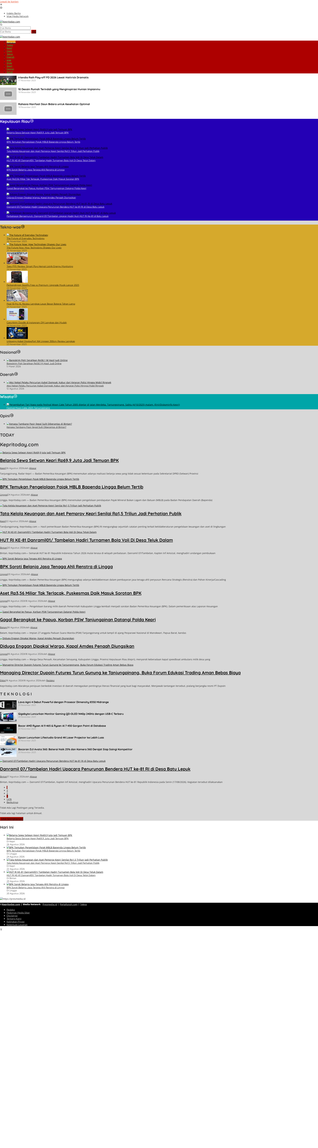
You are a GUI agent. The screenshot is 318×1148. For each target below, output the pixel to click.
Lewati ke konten (9, 1)
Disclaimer (12, 915)
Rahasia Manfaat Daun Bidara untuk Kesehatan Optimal (54, 104)
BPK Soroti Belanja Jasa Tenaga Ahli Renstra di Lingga (35, 169)
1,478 (9, 799)
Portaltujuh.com (69, 904)
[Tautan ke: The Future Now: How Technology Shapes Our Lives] (36, 244)
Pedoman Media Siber (18, 912)
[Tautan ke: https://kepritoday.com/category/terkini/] (19, 352)
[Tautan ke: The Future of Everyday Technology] (27, 235)
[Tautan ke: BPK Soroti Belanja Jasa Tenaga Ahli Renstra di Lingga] (38, 166)
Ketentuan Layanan (17, 924)
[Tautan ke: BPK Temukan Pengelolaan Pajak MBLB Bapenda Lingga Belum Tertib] (46, 138)
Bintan (3, 547)
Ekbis (2, 680)
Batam (3, 627)
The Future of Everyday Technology (25, 238)
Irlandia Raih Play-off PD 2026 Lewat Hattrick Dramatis (53, 77)
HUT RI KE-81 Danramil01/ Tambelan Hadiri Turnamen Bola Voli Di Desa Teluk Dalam (51, 160)
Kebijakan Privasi (16, 921)
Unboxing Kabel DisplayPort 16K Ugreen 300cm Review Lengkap (41, 341)
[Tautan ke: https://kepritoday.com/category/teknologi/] (23, 227)
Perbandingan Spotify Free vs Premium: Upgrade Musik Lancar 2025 (43, 285)
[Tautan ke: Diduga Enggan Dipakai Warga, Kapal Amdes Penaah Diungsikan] (44, 194)
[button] (33, 31)
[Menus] (1, 4)
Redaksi (11, 909)
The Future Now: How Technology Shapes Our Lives (34, 247)
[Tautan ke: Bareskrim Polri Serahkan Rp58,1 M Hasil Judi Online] (37, 360)
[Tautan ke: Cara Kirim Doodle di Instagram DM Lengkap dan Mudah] (17, 319)
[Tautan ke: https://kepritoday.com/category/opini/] (12, 415)
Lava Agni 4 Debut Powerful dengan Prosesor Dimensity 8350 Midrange (63, 702)
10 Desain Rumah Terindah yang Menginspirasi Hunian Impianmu (59, 89)
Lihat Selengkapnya (11, 819)
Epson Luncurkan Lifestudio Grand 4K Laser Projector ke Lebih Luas (61, 737)
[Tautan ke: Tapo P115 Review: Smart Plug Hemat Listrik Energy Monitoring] (17, 263)
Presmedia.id (50, 904)
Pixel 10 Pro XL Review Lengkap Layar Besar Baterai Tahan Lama (41, 303)
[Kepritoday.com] (10, 21)
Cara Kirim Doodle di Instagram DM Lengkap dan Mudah (37, 322)
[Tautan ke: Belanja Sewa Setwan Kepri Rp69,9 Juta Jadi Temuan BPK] (39, 129)
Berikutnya (12, 802)
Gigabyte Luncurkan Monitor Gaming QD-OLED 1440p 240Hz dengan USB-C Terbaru (71, 713)
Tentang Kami (14, 918)
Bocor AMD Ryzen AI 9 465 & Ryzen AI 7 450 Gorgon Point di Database (62, 725)
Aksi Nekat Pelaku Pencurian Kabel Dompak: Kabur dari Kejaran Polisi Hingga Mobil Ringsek (55, 385)
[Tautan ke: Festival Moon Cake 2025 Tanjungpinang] (93, 404)
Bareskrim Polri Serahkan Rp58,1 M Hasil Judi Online (34, 363)
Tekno (83, 904)
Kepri (2, 468)
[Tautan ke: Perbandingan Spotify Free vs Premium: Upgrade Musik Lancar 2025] (17, 281)
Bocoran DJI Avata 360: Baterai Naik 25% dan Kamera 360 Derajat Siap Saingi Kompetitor (75, 749)
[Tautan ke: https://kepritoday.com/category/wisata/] (15, 396)
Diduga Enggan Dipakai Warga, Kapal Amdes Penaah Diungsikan (41, 197)
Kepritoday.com (11, 904)
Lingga (3, 494)
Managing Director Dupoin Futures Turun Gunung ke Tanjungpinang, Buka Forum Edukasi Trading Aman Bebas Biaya (120, 672)
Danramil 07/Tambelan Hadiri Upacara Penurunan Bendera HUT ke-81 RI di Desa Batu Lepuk (55, 206)
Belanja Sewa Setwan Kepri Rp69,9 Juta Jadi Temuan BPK (38, 132)
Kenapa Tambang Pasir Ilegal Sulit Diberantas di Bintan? (36, 427)
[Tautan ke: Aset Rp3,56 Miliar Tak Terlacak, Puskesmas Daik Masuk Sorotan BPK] (46, 175)
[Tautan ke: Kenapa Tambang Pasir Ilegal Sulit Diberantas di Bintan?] (39, 423)
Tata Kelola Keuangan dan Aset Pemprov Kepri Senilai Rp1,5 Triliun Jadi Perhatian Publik (53, 151)
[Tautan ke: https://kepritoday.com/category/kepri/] (32, 121)
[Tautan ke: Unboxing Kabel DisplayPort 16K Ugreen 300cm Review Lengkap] (17, 338)
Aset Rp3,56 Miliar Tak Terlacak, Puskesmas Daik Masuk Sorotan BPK (43, 178)
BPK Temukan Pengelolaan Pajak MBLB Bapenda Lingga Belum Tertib (43, 141)
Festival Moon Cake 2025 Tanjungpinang (28, 407)
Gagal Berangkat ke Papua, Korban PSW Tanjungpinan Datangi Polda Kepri (46, 188)
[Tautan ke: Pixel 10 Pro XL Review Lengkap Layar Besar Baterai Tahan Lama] (17, 300)
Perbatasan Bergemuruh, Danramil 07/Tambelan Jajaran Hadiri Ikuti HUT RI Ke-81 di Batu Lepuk (57, 216)
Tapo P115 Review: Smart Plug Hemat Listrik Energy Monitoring (40, 266)
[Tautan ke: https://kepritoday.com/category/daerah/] (16, 374)
